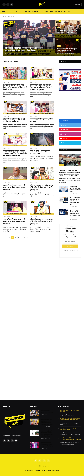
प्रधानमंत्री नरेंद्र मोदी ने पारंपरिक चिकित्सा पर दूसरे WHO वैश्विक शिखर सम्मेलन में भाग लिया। (24, 49)
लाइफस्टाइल (35, 11)
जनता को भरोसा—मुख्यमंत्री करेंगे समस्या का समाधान (40, 152)
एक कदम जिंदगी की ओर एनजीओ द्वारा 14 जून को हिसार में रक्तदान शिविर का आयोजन (69, 443)
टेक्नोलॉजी (27, 11)
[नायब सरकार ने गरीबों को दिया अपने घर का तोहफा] (42, 107)
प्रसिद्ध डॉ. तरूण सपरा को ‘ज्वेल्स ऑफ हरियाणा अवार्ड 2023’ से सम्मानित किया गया (47, 444)
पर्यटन (65, 11)
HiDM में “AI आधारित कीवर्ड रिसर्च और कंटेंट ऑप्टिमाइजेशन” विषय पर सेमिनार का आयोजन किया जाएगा (75, 214)
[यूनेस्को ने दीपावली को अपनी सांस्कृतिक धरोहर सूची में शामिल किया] (68, 47)
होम (16, 11)
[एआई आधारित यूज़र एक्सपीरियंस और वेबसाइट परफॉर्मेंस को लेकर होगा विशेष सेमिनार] (63, 189)
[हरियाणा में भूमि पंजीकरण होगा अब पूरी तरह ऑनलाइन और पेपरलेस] (15, 107)
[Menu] (3, 11)
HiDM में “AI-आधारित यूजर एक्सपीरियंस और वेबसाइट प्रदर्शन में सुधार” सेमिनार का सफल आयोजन (69, 172)
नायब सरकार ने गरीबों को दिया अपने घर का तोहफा (41, 120)
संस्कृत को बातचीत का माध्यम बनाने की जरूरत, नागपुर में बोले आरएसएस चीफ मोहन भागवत (14, 187)
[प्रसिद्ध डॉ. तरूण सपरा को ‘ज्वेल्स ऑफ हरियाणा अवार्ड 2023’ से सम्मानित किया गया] (34, 445)
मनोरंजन (60, 11)
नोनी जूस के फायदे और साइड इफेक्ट (67, 415)
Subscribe (76, 4)
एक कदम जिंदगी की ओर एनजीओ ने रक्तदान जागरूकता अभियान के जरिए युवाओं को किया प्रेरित (70, 433)
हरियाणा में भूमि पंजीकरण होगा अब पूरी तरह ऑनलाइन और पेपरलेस (14, 120)
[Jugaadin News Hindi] (42, 4)
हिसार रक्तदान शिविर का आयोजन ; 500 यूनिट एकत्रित (47, 411)
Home (4, 16)
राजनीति (21, 11)
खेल (69, 11)
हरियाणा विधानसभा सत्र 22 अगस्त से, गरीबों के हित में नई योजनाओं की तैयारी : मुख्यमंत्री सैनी (41, 187)
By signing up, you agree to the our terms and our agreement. (70, 252)
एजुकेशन (46, 11)
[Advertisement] (70, 105)
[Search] (81, 11)
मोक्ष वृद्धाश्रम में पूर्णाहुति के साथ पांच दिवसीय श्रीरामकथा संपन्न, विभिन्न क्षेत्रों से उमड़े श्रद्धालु (15, 87)
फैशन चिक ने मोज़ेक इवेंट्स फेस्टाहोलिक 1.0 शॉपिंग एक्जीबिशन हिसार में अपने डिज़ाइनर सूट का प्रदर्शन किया (47, 422)
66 (24, 237)
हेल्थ (56, 11)
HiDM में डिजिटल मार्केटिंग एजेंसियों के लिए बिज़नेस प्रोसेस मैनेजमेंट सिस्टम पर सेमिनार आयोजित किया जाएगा (75, 201)
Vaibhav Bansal (8, 53)
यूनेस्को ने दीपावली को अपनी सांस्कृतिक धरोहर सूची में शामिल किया (67, 49)
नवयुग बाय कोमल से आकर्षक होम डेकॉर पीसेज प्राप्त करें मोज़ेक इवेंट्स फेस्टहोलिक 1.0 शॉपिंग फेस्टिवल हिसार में (47, 433)
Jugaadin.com (55, 470)
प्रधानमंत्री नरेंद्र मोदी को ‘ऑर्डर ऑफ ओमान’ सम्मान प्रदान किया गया (67, 31)
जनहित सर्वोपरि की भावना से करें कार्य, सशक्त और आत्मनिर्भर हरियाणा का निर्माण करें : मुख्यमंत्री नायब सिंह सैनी (15, 153)
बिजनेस (51, 11)
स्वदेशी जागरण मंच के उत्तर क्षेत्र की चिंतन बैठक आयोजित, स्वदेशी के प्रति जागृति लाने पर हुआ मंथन (41, 87)
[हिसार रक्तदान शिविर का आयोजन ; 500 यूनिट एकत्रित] (34, 413)
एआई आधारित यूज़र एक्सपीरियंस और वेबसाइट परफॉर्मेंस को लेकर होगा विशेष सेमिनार (75, 189)
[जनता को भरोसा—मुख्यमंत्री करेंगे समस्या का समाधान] (42, 139)
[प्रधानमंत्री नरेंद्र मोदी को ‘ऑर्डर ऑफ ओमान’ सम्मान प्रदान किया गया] (68, 29)
